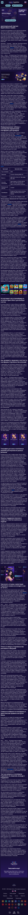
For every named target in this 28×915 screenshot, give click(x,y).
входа (19, 224)
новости (25, 592)
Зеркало (5, 895)
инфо (13, 490)
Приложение (21, 893)
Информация (10, 898)
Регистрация (13, 893)
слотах (11, 103)
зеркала (9, 204)
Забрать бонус (20, 20)
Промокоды (18, 898)
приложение (10, 769)
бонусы (12, 47)
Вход (11, 895)
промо (2, 166)
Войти (8, 5)
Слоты (16, 895)
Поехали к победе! (14, 871)
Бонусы (5, 893)
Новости (23, 895)
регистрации (18, 135)
